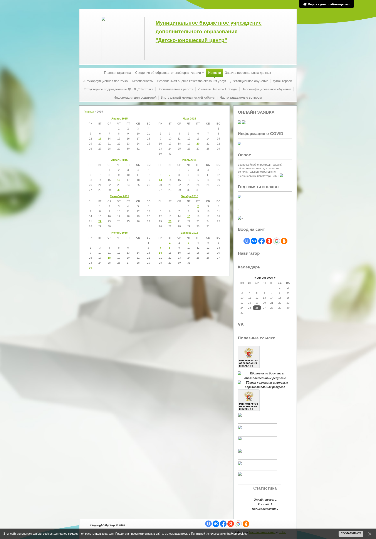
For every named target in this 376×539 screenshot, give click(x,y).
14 (160, 252)
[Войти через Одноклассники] (284, 241)
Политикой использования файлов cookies (219, 533)
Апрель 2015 (119, 160)
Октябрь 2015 (189, 196)
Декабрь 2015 (189, 232)
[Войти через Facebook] (261, 241)
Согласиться (351, 533)
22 (99, 221)
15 (188, 216)
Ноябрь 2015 (119, 232)
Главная (89, 111)
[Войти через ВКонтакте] (254, 241)
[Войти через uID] (246, 241)
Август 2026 (265, 277)
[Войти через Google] (276, 240)
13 (99, 138)
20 (198, 143)
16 (118, 180)
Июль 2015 (189, 160)
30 (118, 190)
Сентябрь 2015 (119, 196)
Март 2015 (189, 118)
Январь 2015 (119, 118)
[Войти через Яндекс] (269, 241)
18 (109, 257)
